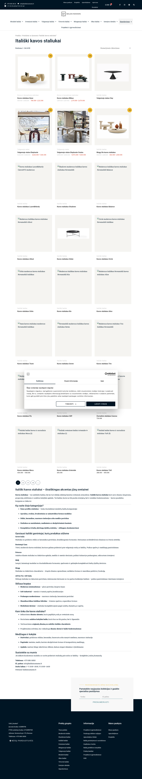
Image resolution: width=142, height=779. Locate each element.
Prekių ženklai (88, 751)
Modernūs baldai (64, 733)
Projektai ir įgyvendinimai (71, 27)
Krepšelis (77, 2)
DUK (84, 758)
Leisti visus (101, 404)
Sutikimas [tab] (39, 381)
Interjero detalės (110, 22)
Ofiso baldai (95, 22)
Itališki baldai (63, 741)
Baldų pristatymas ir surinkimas (94, 741)
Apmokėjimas (86, 2)
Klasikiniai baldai (64, 737)
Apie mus (95, 2)
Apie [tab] (102, 381)
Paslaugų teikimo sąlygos (92, 733)
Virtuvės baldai (64, 22)
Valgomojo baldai (48, 22)
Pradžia (18, 36)
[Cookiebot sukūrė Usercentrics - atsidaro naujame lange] (106, 374)
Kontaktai (95, 7)
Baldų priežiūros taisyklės (92, 748)
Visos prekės (63, 730)
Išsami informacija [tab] (71, 381)
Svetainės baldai (31, 22)
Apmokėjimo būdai (90, 737)
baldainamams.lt (29, 670)
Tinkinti (69, 404)
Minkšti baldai (15, 22)
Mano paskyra (67, 2)
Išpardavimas (125, 22)
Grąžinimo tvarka (89, 744)
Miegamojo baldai (80, 22)
